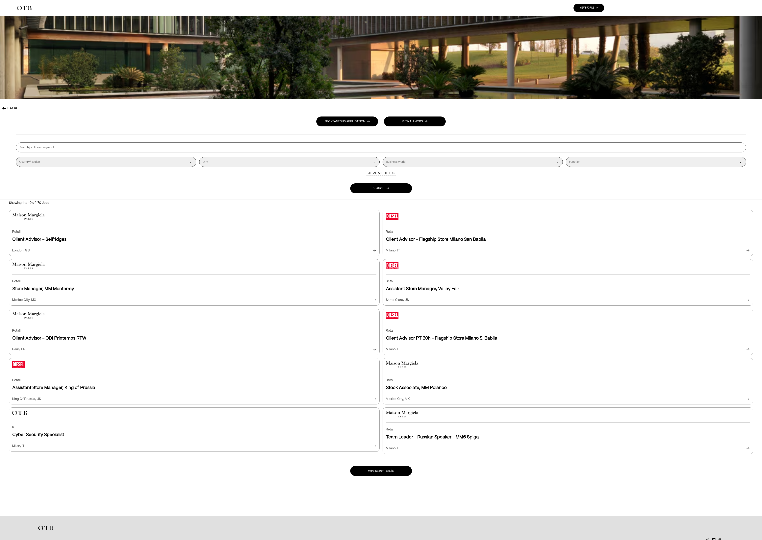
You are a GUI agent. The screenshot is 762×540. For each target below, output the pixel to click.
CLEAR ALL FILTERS (381, 173)
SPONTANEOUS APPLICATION (347, 121)
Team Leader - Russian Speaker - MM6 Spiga (432, 437)
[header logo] (24, 8)
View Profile (589, 8)
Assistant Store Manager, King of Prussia (53, 388)
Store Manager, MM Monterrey (43, 289)
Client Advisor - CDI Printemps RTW (49, 338)
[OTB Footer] (45, 528)
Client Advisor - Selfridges (39, 239)
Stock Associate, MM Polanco (416, 388)
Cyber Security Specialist (38, 435)
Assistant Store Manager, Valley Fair (422, 289)
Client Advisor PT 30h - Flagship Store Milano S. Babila (441, 338)
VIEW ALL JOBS (415, 121)
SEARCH (381, 188)
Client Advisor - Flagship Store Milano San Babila (436, 239)
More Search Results (381, 471)
